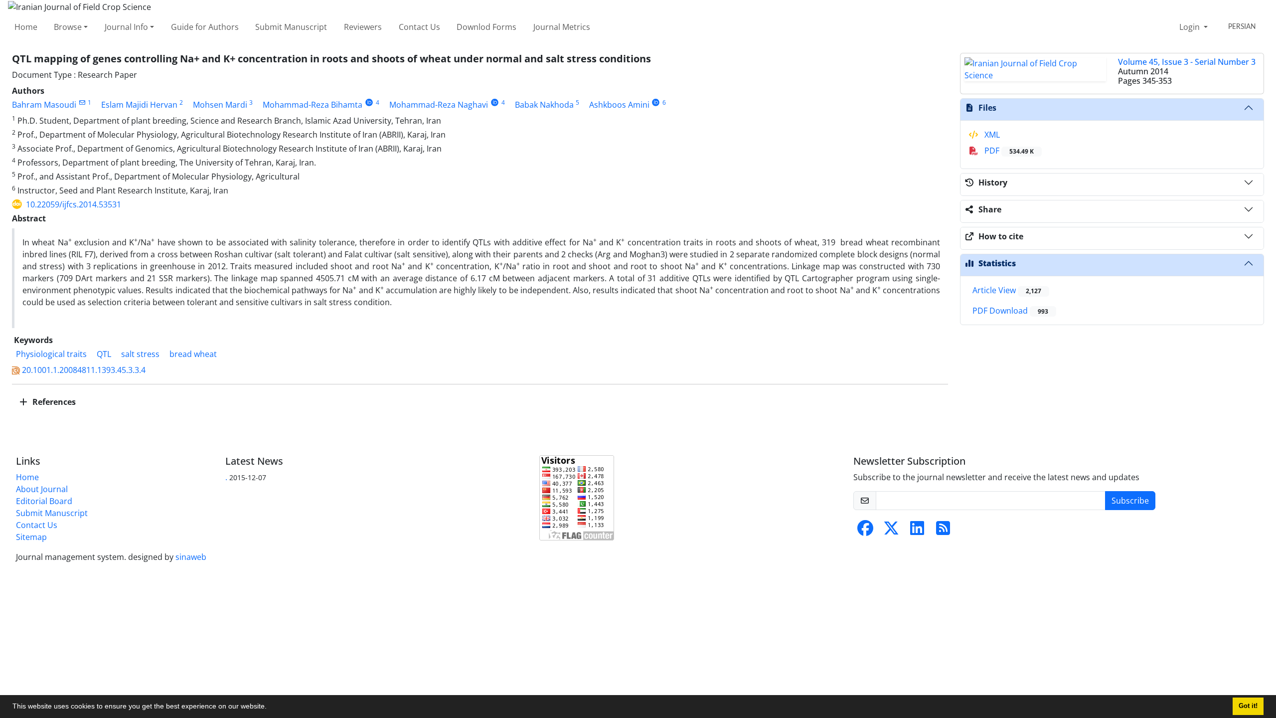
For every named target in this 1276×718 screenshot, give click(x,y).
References (53, 401)
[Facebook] (865, 531)
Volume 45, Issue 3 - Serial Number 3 (1187, 61)
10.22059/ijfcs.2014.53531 (73, 204)
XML (991, 134)
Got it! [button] (1248, 706)
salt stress (140, 354)
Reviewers (363, 26)
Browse (68, 26)
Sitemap (31, 537)
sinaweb (190, 556)
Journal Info (126, 26)
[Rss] (943, 531)
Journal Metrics (561, 26)
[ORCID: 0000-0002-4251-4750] (494, 102)
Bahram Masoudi (44, 104)
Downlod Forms (486, 26)
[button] (270, 707)
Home (25, 26)
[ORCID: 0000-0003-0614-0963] (369, 102)
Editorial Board (44, 501)
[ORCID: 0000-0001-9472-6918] (656, 102)
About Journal (42, 489)
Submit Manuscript (291, 26)
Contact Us (419, 26)
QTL (104, 354)
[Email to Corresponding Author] (82, 102)
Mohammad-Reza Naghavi (438, 104)
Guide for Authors (205, 26)
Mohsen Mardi (220, 104)
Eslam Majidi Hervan (139, 104)
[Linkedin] (917, 531)
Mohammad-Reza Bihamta (312, 104)
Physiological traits (51, 354)
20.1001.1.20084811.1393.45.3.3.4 (84, 369)
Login (1190, 26)
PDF (1008, 150)
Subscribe (1130, 500)
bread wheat (193, 354)
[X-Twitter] (891, 531)
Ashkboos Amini (619, 104)
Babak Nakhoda (544, 104)
